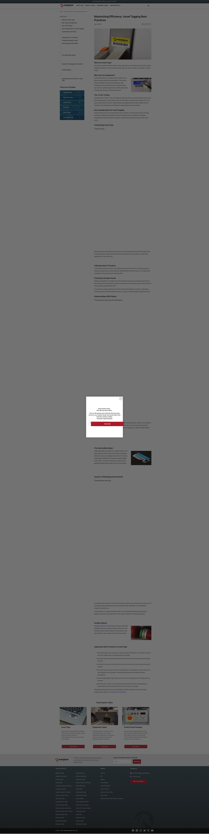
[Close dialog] (120, 398)
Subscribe (107, 424)
